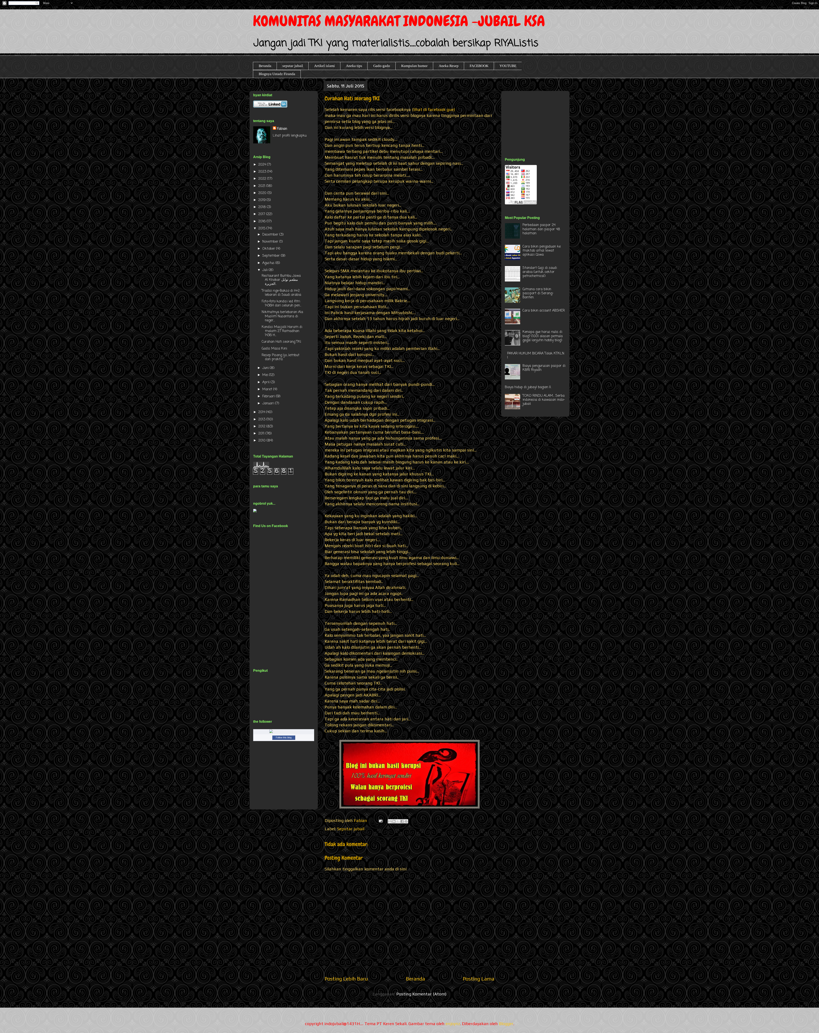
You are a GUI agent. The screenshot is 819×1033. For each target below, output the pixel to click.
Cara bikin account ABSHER (544, 310)
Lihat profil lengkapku (289, 135)
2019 (262, 200)
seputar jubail (292, 66)
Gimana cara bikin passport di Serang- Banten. (538, 293)
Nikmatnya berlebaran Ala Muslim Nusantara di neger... (282, 316)
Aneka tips (354, 66)
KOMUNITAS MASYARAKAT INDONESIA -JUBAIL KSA (399, 21)
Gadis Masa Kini (274, 348)
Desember (270, 234)
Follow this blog (284, 737)
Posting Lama (478, 979)
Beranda (265, 66)
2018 (262, 207)
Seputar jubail (350, 828)
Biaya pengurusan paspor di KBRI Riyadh (544, 368)
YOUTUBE (508, 66)
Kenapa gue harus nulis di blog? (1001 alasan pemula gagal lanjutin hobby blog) (543, 336)
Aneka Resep (449, 66)
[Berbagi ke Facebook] (402, 821)
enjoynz (453, 1023)
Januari (268, 403)
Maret (267, 389)
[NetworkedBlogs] (283, 732)
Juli (265, 270)
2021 (262, 186)
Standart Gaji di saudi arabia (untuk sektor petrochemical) (540, 272)
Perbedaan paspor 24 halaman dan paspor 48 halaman (541, 229)
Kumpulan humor (414, 66)
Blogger (506, 1023)
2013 (262, 419)
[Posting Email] (380, 820)
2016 (262, 221)
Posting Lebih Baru (346, 979)
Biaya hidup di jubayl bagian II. (528, 387)
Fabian (282, 128)
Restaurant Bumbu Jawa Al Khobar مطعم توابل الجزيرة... (281, 280)
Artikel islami (324, 66)
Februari (269, 396)
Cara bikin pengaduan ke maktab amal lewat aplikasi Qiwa (542, 250)
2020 (262, 193)
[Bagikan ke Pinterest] (406, 821)
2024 (262, 164)
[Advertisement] (537, 119)
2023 (262, 171)
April (266, 382)
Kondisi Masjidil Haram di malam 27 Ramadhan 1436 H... (282, 331)
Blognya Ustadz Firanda (277, 74)
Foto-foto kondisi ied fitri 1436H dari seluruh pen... (281, 303)
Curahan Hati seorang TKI (281, 341)
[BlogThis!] (394, 821)
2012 (262, 426)
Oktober (269, 248)
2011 (262, 433)
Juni (266, 368)
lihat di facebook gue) (434, 109)
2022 (262, 178)
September (271, 255)
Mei (265, 375)
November (270, 241)
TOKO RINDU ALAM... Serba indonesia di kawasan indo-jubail (544, 399)
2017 (262, 214)
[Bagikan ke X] (398, 821)
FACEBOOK (479, 66)
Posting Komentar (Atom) (421, 993)
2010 (262, 440)
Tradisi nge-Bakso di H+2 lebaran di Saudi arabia (281, 292)
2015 (262, 228)
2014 (262, 412)
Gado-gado (381, 66)
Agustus (269, 263)
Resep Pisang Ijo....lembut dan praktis (280, 357)
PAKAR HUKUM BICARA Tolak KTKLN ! (535, 355)
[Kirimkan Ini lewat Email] (390, 821)
